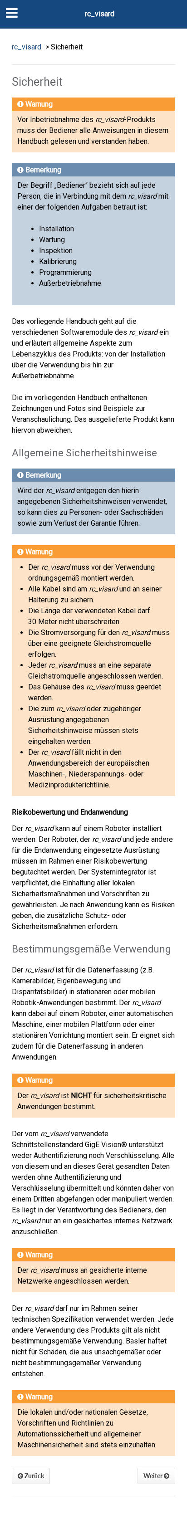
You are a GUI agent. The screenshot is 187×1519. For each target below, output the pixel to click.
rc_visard (99, 14)
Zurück (33, 1476)
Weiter (153, 1476)
